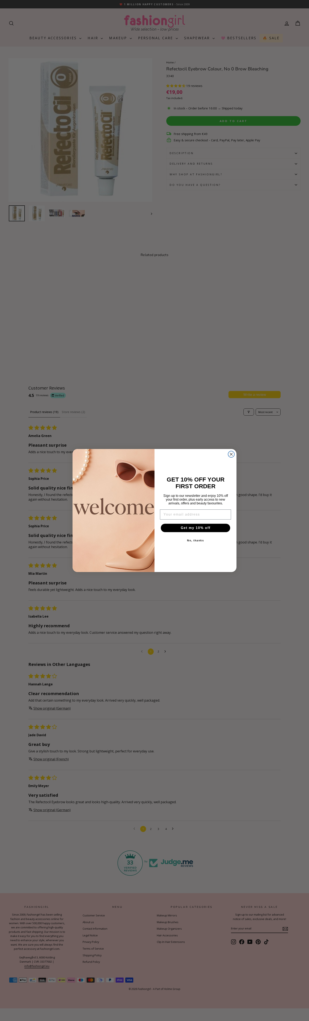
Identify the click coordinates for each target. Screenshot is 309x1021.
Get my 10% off (195, 528)
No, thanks (195, 540)
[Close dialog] (231, 454)
